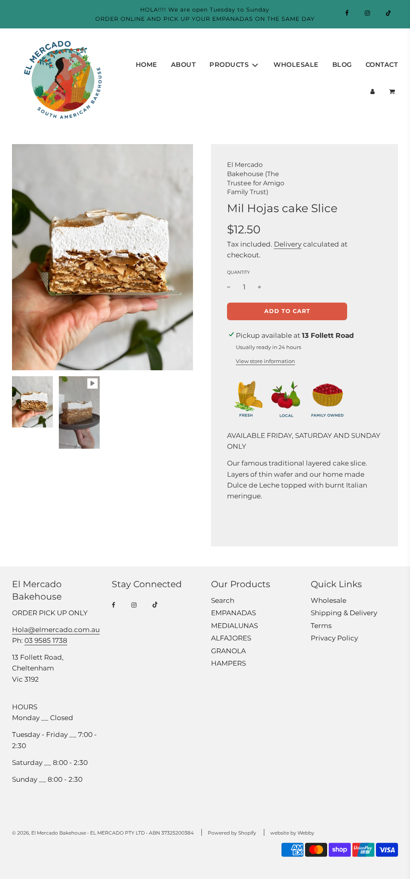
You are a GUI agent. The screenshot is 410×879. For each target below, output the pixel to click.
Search (222, 600)
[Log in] (372, 91)
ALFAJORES (231, 638)
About (183, 64)
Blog (342, 64)
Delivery (287, 244)
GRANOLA (228, 651)
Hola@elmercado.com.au (56, 630)
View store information (265, 361)
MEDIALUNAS (234, 626)
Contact (382, 64)
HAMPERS (228, 663)
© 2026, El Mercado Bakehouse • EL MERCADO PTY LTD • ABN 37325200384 (103, 833)
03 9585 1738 (45, 640)
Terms (321, 626)
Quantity (238, 272)
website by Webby (292, 833)
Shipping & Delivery (344, 613)
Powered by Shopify (232, 833)
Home (146, 64)
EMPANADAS (233, 613)
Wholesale (296, 64)
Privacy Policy (334, 638)
